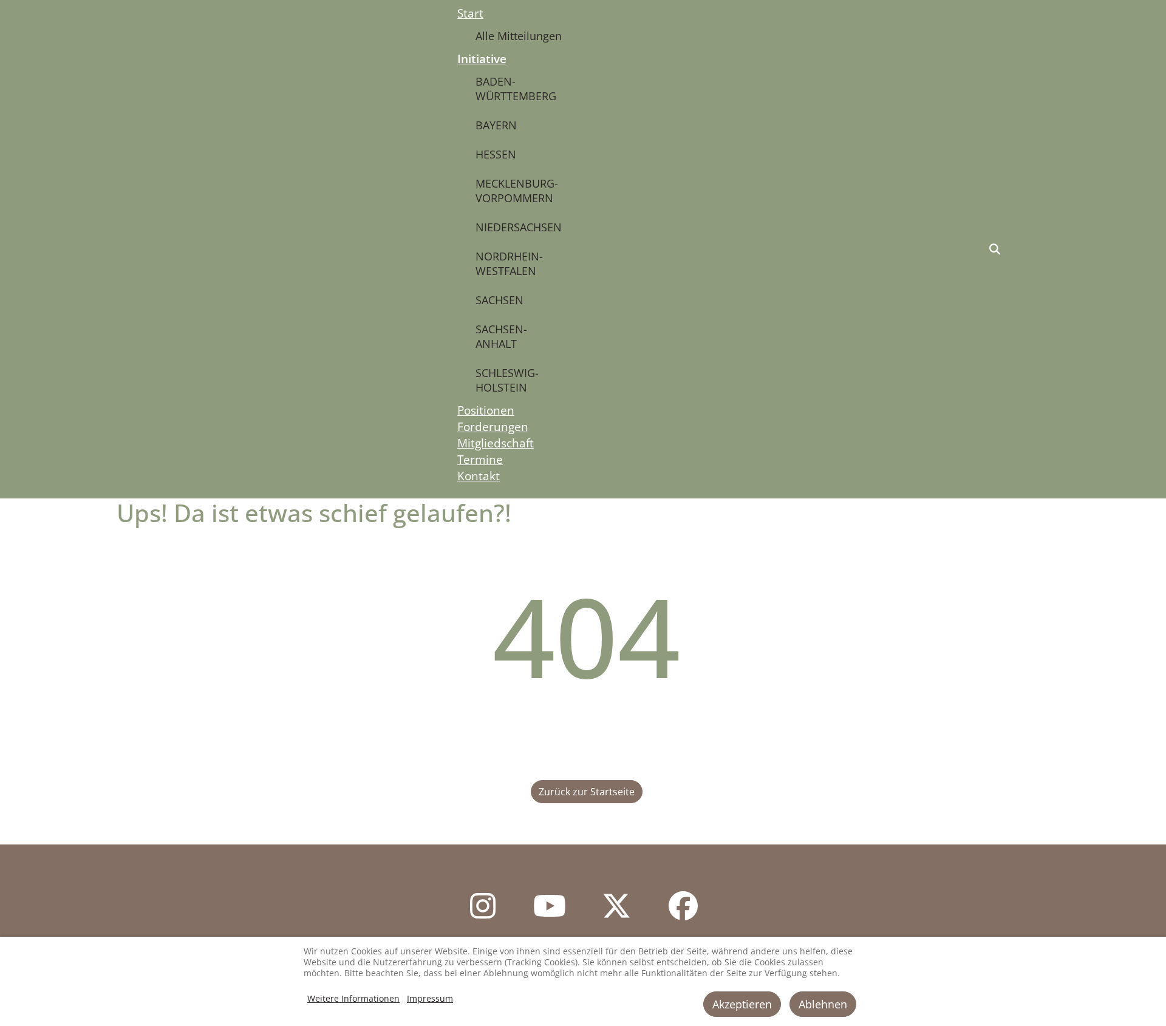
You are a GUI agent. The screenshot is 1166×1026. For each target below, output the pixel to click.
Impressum (430, 998)
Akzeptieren (742, 1004)
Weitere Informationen (353, 998)
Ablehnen (823, 1004)
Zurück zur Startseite (587, 791)
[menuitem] (470, 13)
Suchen (995, 249)
